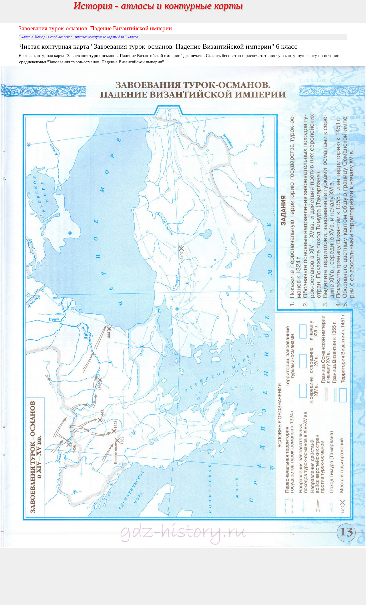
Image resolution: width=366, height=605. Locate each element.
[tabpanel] (183, 53)
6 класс (24, 37)
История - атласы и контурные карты (158, 5)
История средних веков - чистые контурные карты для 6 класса (86, 37)
